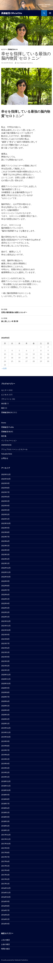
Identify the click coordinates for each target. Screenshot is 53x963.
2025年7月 (5, 492)
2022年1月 (5, 617)
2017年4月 (5, 870)
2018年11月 (6, 786)
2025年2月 (5, 514)
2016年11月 (6, 892)
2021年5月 (5, 652)
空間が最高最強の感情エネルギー (14, 310)
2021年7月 (5, 643)
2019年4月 (5, 763)
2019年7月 (5, 750)
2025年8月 (5, 488)
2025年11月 (6, 474)
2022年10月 (6, 577)
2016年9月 (5, 901)
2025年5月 (5, 501)
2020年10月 (6, 683)
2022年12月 (6, 568)
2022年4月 (5, 603)
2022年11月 (6, 572)
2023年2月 (5, 559)
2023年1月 (5, 563)
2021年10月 (6, 630)
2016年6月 (5, 915)
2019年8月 (5, 746)
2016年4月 (5, 924)
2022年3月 (5, 608)
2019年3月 (5, 768)
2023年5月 (5, 546)
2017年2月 (5, 879)
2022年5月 (5, 599)
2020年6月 (5, 701)
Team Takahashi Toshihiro (24, 63)
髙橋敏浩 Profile (7, 427)
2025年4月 (5, 505)
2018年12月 (6, 781)
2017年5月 (5, 866)
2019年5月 (5, 759)
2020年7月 (5, 697)
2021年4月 (5, 657)
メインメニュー (50, 13)
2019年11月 (6, 732)
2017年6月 (5, 861)
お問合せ (4, 458)
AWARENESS (6, 445)
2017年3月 (5, 875)
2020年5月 (5, 706)
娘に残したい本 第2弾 (9, 319)
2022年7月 (5, 590)
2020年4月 (5, 710)
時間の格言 (5, 949)
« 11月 (4, 368)
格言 (3, 408)
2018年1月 (5, 830)
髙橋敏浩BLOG (13, 49)
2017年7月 (5, 857)
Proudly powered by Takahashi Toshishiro (14, 960)
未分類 (3, 403)
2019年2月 (5, 772)
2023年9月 (5, 528)
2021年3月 (5, 661)
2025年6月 (5, 497)
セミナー (4, 49)
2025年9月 (5, 483)
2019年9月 (5, 741)
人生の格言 (5, 940)
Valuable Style (6, 454)
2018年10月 (6, 790)
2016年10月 (6, 897)
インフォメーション (9, 440)
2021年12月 (6, 621)
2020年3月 (5, 715)
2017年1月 (5, 884)
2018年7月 (5, 803)
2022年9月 (5, 581)
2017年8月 (5, 852)
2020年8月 (5, 692)
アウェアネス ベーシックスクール (14, 449)
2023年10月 (6, 523)
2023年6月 (5, 541)
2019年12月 (6, 728)
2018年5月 (5, 812)
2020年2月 (5, 719)
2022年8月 (5, 586)
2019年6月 (5, 755)
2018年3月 (5, 821)
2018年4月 (5, 817)
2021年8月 (5, 639)
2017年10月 (6, 844)
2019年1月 (5, 777)
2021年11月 (6, 626)
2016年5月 (5, 919)
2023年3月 (5, 554)
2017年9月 (5, 848)
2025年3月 (5, 510)
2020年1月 (5, 723)
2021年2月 (5, 666)
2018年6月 (5, 808)
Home (3, 423)
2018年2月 (5, 826)
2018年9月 (5, 795)
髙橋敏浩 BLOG (7, 431)
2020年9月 (5, 688)
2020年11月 (6, 679)
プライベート (6, 399)
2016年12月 (6, 888)
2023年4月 (5, 550)
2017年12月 (6, 835)
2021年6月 (5, 648)
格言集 (3, 436)
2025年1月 (5, 519)
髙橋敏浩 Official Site (11, 13)
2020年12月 (6, 675)
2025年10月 (6, 479)
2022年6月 (5, 594)
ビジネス (4, 395)
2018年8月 (5, 799)
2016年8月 (5, 906)
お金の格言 (5, 944)
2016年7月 (5, 910)
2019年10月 (6, 737)
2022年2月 (5, 612)
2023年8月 (5, 532)
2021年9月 (5, 634)
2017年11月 (6, 839)
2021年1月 (5, 670)
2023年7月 (5, 537)
